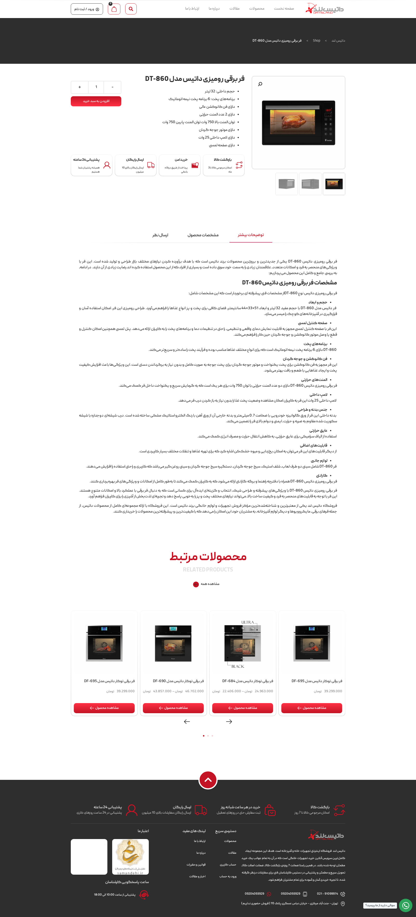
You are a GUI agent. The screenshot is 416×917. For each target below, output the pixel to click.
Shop (316, 40)
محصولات (256, 9)
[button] (131, 9)
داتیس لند (338, 40)
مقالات (234, 9)
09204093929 (290, 894)
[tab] (250, 236)
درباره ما (214, 9)
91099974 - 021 (327, 894)
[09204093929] (305, 894)
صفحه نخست (284, 9)
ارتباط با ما (192, 9)
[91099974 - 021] (342, 894)
